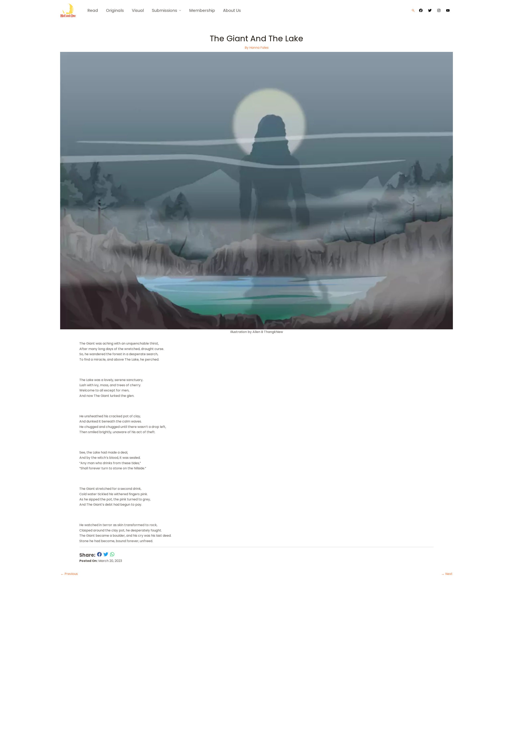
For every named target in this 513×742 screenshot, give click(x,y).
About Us (232, 10)
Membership (202, 10)
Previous (69, 574)
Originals (115, 10)
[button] (413, 10)
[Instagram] (439, 10)
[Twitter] (430, 10)
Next (446, 574)
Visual (138, 10)
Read (92, 10)
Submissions (164, 10)
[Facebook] (421, 10)
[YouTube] (448, 10)
